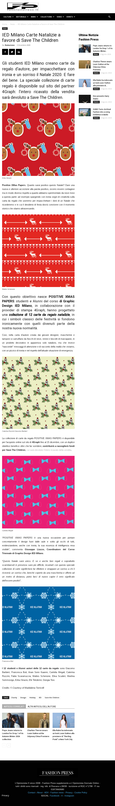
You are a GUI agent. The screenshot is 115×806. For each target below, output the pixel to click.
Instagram (69, 795)
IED (40, 697)
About (40, 792)
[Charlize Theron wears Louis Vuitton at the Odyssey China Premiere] (38, 720)
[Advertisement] (97, 142)
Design (23, 697)
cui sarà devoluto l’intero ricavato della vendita (49, 450)
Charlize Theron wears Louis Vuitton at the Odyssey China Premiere (38, 733)
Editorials (21, 17)
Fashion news (57, 792)
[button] (109, 16)
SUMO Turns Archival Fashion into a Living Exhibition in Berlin (102, 112)
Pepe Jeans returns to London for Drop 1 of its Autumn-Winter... (103, 48)
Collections (46, 17)
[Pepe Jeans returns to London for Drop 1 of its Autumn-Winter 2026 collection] (13, 720)
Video (59, 17)
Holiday (32, 697)
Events (69, 17)
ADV (46, 792)
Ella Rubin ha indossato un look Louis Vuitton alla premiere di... (103, 83)
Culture (7, 17)
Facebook (54, 795)
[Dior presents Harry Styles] (85, 99)
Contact (31, 792)
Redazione (10, 45)
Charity (14, 697)
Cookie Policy (80, 792)
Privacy (69, 792)
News (33, 17)
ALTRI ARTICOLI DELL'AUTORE (42, 706)
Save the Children (52, 697)
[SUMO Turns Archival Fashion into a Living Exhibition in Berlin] (85, 112)
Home (4, 24)
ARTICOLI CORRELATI (14, 706)
